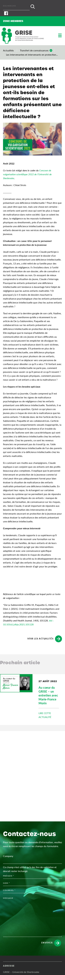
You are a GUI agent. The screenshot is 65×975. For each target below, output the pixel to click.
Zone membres (13, 21)
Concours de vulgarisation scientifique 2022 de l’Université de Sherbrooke (27, 174)
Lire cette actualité (45, 715)
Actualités (8, 50)
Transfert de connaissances (34, 50)
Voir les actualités (40, 638)
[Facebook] (32, 13)
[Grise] (23, 36)
